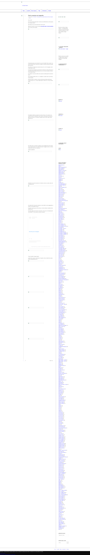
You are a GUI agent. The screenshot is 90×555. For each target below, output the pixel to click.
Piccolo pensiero (61, 420)
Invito (59, 347)
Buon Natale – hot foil (62, 228)
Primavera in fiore (61, 430)
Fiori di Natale (61, 315)
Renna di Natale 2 (61, 440)
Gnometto (60, 338)
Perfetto (60, 410)
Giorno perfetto (61, 333)
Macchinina (60, 358)
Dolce (59, 283)
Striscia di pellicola (61, 499)
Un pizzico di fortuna (62, 519)
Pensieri (60, 406)
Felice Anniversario (61, 297)
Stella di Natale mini (62, 486)
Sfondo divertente (61, 470)
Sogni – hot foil (61, 479)
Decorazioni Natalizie (62, 278)
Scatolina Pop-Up (61, 454)
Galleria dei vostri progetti (62, 325)
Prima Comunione (61, 426)
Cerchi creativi (61, 254)
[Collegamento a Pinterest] (66, 5)
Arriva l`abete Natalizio (62, 183)
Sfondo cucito (61, 469)
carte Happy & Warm (62, 248)
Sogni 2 (60, 480)
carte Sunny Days (61, 251)
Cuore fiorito (60, 275)
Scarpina (60, 453)
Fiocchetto (60, 300)
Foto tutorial (60, 318)
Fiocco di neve (61, 308)
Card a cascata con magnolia (35, 15)
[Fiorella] (64, 130)
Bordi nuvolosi (61, 219)
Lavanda (60, 353)
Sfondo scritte (61, 471)
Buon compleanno (61, 223)
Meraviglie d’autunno (62, 365)
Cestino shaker (61, 256)
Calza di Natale (61, 242)
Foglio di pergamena (62, 317)
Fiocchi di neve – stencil (62, 304)
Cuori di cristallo (61, 277)
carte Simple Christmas (62, 250)
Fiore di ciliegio (61, 313)
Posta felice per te (61, 425)
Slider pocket (60, 474)
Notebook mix (61, 390)
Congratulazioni (61, 267)
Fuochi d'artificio (61, 324)
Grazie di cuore (61, 344)
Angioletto (60, 180)
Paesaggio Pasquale (62, 400)
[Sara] (64, 149)
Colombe (60, 264)
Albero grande (61, 169)
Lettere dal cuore (61, 355)
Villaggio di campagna (62, 525)
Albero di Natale (61, 168)
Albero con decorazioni (62, 167)
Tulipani (60, 515)
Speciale (60, 481)
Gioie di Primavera (61, 332)
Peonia (60, 407)
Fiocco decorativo (61, 307)
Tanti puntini (60, 509)
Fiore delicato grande (62, 312)
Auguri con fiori (61, 190)
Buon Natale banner (61, 231)
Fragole (60, 319)
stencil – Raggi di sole (62, 492)
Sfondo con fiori (61, 467)
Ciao (59, 258)
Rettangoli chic (61, 442)
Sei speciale (60, 462)
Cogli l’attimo (60, 261)
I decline (4, 553)
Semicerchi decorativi (62, 463)
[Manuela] (64, 101)
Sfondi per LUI (61, 465)
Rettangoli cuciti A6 (61, 443)
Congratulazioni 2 (61, 268)
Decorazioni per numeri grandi (63, 279)
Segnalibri (60, 457)
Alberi (59, 166)
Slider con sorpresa (61, 473)
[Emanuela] (64, 115)
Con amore (60, 266)
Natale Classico (61, 376)
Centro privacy (2, 554)
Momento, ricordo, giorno (62, 373)
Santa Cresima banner (62, 452)
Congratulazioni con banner (63, 269)
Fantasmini (60, 293)
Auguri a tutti (60, 189)
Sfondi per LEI (61, 464)
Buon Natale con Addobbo (62, 232)
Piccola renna (61, 412)
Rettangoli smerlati (61, 445)
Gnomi (60, 339)
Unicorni (60, 520)
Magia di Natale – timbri (62, 361)
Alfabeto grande (61, 172)
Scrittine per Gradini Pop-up (63, 456)
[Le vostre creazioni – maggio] (64, 48)
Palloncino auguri (61, 402)
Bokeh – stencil (61, 213)
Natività (60, 385)
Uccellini (60, 517)
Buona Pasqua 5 (61, 238)
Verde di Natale (61, 522)
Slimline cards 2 (61, 476)
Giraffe (60, 335)
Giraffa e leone (61, 334)
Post (59, 424)
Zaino (59, 529)
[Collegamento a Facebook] (63, 5)
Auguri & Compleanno (62, 187)
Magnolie (60, 362)
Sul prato (60, 501)
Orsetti (60, 395)
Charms (60, 257)
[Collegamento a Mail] (61, 5)
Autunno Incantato (61, 199)
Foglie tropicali (61, 316)
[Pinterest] (65, 17)
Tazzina (60, 510)
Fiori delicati (60, 314)
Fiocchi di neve (61, 303)
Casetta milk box (61, 252)
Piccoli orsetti (61, 417)
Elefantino (60, 290)
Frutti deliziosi (61, 323)
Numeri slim (60, 393)
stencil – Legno (61, 491)
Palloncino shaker (61, 403)
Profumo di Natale (61, 431)
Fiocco (60, 305)
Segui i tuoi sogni (61, 460)
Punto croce (60, 433)
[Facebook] (59, 17)
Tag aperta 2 (60, 503)
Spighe (60, 482)
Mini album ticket (61, 369)
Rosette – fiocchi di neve (62, 450)
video (59, 524)
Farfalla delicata (61, 294)
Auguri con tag (61, 191)
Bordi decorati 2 (61, 217)
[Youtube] (61, 17)
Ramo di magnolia (50, 16)
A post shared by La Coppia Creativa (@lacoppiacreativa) (40, 246)
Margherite (60, 364)
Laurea (60, 352)
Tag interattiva (61, 506)
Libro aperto (60, 356)
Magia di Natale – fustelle (62, 359)
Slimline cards (61, 475)
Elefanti (60, 289)
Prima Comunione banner (62, 427)
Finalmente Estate (61, 299)
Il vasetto (60, 345)
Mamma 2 (60, 363)
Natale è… (60, 381)
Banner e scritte (61, 202)
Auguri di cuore (61, 193)
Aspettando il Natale (62, 184)
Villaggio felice (61, 527)
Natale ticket (60, 383)
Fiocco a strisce (61, 306)
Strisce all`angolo (61, 496)
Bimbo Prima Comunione (62, 210)
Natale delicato (61, 378)
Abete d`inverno (61, 164)
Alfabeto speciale (61, 173)
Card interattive (61, 247)
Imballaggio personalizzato (63, 346)
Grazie (60, 343)
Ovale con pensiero (61, 396)
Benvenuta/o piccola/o (62, 208)
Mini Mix (60, 371)
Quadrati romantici (61, 436)
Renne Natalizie (61, 441)
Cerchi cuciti (60, 255)
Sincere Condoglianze (62, 472)
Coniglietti (60, 270)
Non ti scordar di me (62, 388)
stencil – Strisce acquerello (63, 494)
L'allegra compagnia (61, 349)
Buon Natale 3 (61, 230)
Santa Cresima (61, 451)
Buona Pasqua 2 (61, 236)
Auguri (59, 186)
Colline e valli (61, 262)
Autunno (60, 197)
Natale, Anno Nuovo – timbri (63, 384)
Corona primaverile (61, 274)
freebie (60, 322)
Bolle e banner (61, 215)
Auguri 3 (60, 188)
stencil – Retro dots (61, 493)
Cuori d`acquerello (61, 276)
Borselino (60, 220)
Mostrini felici (61, 374)
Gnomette (60, 337)
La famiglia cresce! (61, 351)
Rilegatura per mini (61, 446)
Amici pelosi (38, 16)
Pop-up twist (60, 423)
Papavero (60, 405)
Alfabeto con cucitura (62, 170)
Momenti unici (46, 16)
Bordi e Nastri (61, 218)
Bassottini (60, 206)
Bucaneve (60, 221)
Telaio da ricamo (61, 511)
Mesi (59, 366)
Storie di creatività (61, 495)
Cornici (60, 271)
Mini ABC (60, 368)
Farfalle (60, 295)
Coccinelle (60, 260)
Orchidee (60, 394)
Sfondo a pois (61, 466)
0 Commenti (34, 16)
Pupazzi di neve (61, 434)
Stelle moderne (61, 488)
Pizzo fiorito (60, 422)
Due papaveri (60, 287)
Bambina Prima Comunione (63, 200)
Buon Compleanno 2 (62, 225)
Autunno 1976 (61, 198)
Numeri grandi (61, 392)
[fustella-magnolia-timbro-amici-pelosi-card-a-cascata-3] (23, 17)
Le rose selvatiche (61, 354)
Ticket (59, 513)
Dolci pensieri (61, 285)
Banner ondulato (61, 203)
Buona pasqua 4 (61, 237)
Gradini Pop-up (61, 340)
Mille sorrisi (60, 367)
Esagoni (60, 291)
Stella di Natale (61, 485)
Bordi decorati (61, 216)
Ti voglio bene (61, 512)
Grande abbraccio (61, 342)
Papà (59, 404)
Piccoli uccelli (61, 418)
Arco (59, 181)
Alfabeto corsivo (61, 171)
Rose (59, 449)
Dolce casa (60, 284)
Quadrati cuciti (61, 435)
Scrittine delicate (61, 455)
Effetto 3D (60, 288)
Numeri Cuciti (61, 391)
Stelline (60, 489)
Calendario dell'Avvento (62, 241)
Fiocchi (60, 301)
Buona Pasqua (61, 235)
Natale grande (61, 382)
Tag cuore (60, 505)
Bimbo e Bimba (61, 209)
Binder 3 (60, 211)
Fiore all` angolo (61, 310)
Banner (60, 201)
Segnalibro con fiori (61, 459)
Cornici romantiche (61, 273)
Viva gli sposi (61, 528)
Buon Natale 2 (61, 229)
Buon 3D (60, 222)
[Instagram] (63, 17)
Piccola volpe (61, 413)
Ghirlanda (60, 327)
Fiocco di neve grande (62, 309)
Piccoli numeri (61, 416)
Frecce (60, 320)
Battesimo (60, 207)
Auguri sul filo (61, 196)
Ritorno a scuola (61, 447)
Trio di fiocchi (61, 514)
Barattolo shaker (61, 205)
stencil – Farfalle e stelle (62, 490)
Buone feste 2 (61, 239)
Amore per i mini (61, 178)
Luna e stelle (60, 357)
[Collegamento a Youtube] (65, 5)
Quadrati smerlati (61, 437)
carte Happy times (61, 249)
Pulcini (60, 432)
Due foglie (60, 286)
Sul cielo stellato (61, 500)
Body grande (60, 212)
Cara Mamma (61, 245)
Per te (59, 408)
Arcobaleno (60, 182)
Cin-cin (60, 259)
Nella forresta (61, 386)
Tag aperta (60, 502)
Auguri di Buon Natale (62, 192)
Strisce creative (61, 498)
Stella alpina (60, 484)
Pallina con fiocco (61, 401)
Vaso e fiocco (61, 521)
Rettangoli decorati (61, 444)
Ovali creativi (60, 398)
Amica (59, 174)
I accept (1, 553)
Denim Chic (60, 280)
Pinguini (60, 421)
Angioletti (60, 179)
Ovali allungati (61, 397)
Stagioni (60, 483)
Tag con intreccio (61, 504)
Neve (59, 387)
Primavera (60, 428)
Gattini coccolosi (61, 326)
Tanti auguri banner (61, 508)
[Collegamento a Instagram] (68, 5)
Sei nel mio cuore (61, 461)
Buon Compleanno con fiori (63, 226)
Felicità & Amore (61, 298)
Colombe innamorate (62, 265)
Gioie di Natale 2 (61, 330)
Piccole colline (61, 414)
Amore (60, 177)
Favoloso (60, 296)
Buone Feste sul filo (62, 240)
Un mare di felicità (61, 518)
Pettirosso (60, 411)
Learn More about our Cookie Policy (10, 554)
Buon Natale (60, 227)
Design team (60, 281)
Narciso (60, 375)
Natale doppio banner (62, 379)
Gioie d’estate (61, 328)
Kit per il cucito (61, 348)
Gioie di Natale (61, 329)
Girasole (60, 336)
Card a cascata (42, 16)
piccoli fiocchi (61, 415)
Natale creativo (61, 377)
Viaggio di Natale (61, 523)
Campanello (60, 244)
